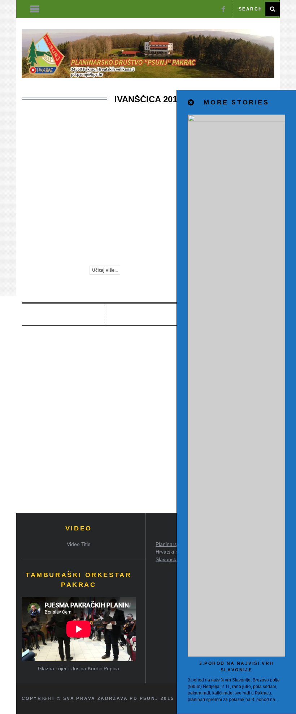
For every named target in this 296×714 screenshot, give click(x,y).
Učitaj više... (105, 270)
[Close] (191, 102)
